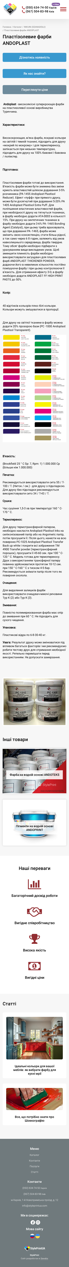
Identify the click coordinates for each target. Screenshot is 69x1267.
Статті (34, 1172)
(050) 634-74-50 (41, 7)
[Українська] (37, 1236)
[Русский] (32, 1236)
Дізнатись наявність (34, 57)
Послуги (34, 1166)
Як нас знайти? (35, 73)
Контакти (34, 1160)
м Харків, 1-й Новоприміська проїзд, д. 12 (34, 1200)
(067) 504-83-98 (40, 11)
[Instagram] (38, 1222)
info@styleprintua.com (34, 1205)
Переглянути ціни (34, 89)
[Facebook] (33, 1222)
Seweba (44, 1258)
